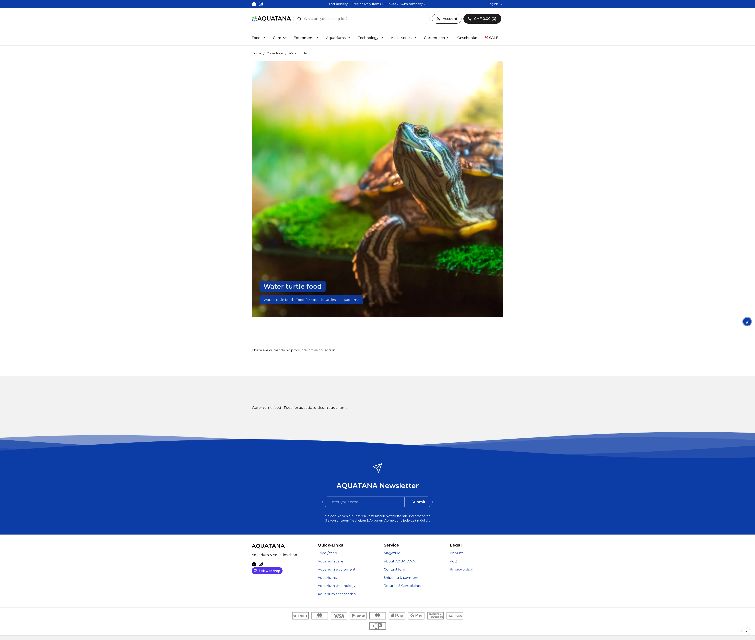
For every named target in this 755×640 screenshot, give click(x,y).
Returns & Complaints (402, 586)
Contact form (395, 569)
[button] (482, 19)
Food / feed (327, 553)
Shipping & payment (401, 578)
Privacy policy (461, 569)
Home (256, 53)
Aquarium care (330, 561)
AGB (453, 561)
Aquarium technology (336, 586)
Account (450, 19)
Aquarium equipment (336, 569)
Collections (275, 53)
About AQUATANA (399, 561)
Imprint (456, 553)
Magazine (392, 553)
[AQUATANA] (271, 18)
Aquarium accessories (337, 594)
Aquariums (327, 578)
